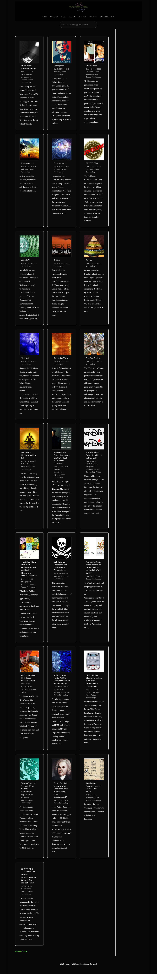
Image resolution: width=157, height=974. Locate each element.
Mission (54, 16)
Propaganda (59, 66)
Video (98, 472)
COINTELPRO (92, 163)
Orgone (89, 260)
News (66, 573)
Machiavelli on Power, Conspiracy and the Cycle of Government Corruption (61, 458)
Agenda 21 (25, 260)
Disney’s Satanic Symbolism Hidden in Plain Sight (94, 455)
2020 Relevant (27, 74)
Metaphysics (26, 582)
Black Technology (92, 692)
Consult (93, 16)
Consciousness (60, 163)
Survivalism (58, 576)
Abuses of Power (92, 797)
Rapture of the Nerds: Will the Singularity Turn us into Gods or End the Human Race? (62, 680)
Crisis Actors (91, 66)
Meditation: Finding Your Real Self (28, 455)
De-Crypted (106, 16)
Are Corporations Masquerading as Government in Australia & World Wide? (93, 567)
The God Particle (93, 358)
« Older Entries (21, 951)
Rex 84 (57, 260)
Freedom (72, 16)
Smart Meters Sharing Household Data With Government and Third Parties (94, 680)
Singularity (25, 358)
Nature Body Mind (28, 584)
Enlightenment (27, 163)
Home (45, 16)
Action (82, 16)
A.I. (63, 16)
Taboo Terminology (93, 77)
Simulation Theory (61, 358)
